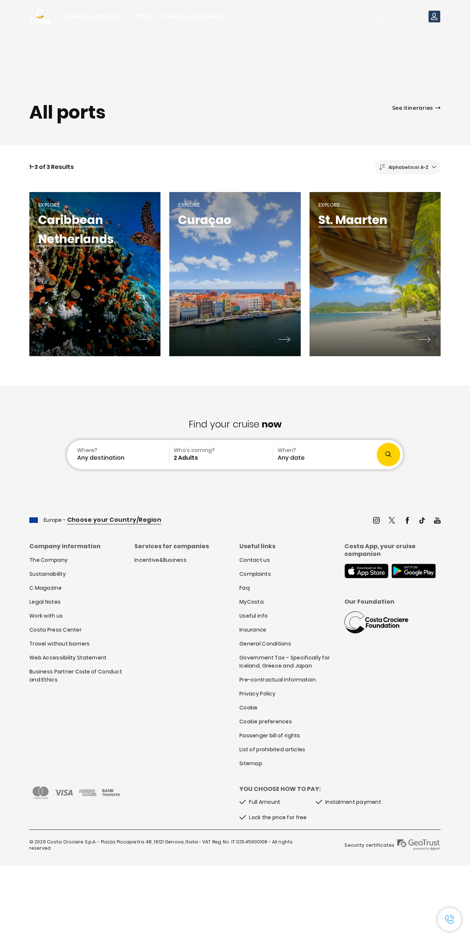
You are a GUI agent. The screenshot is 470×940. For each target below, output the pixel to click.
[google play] (413, 572)
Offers (142, 16)
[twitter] (391, 521)
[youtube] (437, 521)
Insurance (253, 629)
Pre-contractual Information (277, 679)
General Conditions (265, 643)
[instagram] (376, 521)
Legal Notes (45, 601)
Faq (244, 588)
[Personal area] (434, 16)
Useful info (253, 615)
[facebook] (407, 521)
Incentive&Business (160, 560)
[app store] (366, 572)
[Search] (398, 16)
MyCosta (251, 601)
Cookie (248, 707)
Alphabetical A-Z (408, 167)
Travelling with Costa (91, 16)
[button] (414, 16)
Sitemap (250, 763)
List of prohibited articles (272, 749)
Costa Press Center (55, 629)
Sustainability (47, 574)
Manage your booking (193, 16)
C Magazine (45, 588)
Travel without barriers (59, 643)
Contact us (254, 560)
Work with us (46, 615)
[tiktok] (422, 521)
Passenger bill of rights (269, 735)
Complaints (255, 574)
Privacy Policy (257, 693)
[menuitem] (117, 454)
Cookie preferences (265, 721)
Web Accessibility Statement (68, 657)
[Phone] (381, 16)
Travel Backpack (414, 16)
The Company (48, 560)
